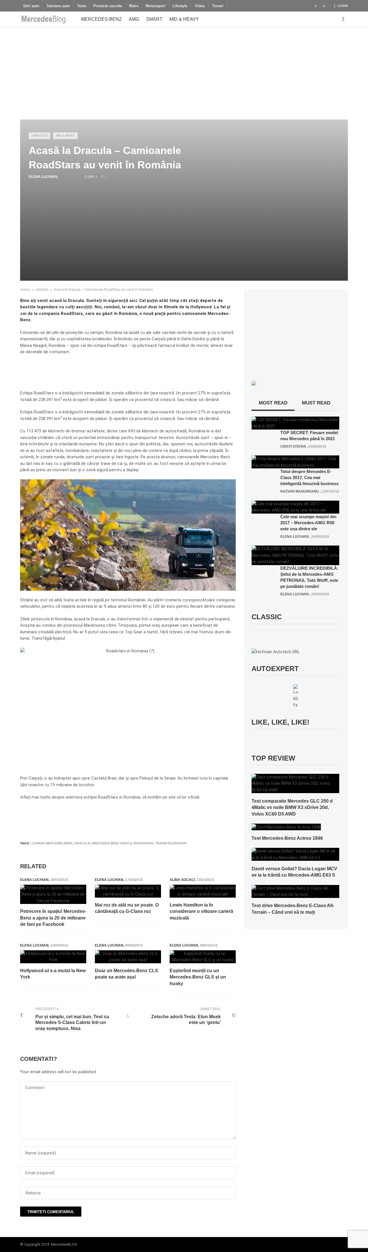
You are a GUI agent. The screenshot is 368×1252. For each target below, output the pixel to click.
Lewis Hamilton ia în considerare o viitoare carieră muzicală (201, 911)
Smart (154, 19)
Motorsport (155, 6)
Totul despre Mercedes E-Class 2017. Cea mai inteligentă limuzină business (309, 477)
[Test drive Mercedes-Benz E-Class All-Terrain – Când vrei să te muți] (295, 891)
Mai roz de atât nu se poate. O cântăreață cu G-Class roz (127, 908)
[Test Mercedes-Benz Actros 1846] (286, 826)
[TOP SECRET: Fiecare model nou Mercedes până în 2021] (295, 422)
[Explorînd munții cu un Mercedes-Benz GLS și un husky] (203, 956)
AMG (134, 19)
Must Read (316, 403)
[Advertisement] (184, 70)
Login (343, 5)
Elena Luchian (43, 177)
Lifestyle (179, 6)
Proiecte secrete (107, 6)
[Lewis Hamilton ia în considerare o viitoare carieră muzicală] (203, 891)
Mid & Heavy (184, 19)
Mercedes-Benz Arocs (112, 843)
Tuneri (217, 6)
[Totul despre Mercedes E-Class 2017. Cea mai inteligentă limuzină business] (295, 461)
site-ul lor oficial (183, 797)
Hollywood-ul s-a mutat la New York (53, 973)
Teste (81, 6)
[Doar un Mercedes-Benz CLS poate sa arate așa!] (128, 956)
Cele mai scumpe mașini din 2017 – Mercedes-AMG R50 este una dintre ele (308, 522)
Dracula (82, 843)
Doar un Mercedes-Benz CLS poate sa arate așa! (126, 973)
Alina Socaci (182, 880)
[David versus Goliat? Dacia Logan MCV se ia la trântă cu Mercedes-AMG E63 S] (295, 854)
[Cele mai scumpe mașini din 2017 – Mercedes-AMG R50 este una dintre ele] (295, 506)
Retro (134, 6)
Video (200, 6)
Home (25, 290)
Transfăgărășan (170, 843)
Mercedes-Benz (101, 19)
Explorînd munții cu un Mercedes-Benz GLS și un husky (198, 977)
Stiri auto (31, 6)
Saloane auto (58, 6)
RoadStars (143, 843)
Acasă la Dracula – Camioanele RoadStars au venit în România (103, 290)
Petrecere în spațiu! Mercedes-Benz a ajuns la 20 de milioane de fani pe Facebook (53, 918)
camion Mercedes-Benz (52, 843)
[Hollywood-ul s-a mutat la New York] (53, 956)
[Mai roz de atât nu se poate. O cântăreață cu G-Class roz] (128, 891)
